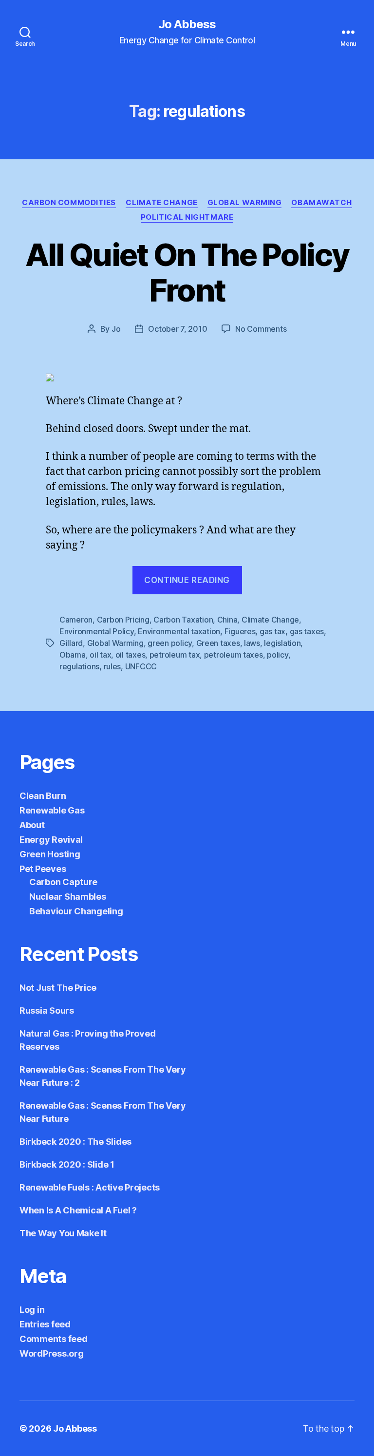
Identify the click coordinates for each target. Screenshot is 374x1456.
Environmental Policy (96, 631)
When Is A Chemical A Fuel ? (78, 1210)
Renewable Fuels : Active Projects (89, 1187)
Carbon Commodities (69, 202)
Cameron (76, 619)
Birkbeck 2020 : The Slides (75, 1141)
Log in (31, 1310)
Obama (72, 655)
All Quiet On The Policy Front (187, 272)
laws (252, 643)
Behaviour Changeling (76, 911)
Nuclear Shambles (67, 896)
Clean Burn (42, 796)
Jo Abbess (187, 24)
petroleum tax (175, 655)
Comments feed (53, 1339)
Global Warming (244, 202)
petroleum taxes (233, 655)
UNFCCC (141, 666)
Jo (116, 329)
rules (112, 666)
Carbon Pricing (123, 619)
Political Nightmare (187, 217)
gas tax (272, 631)
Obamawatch (321, 202)
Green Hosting (49, 854)
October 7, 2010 (177, 329)
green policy (170, 643)
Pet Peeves (42, 869)
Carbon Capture (63, 882)
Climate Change (162, 202)
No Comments (260, 329)
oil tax (100, 655)
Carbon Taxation (183, 619)
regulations (79, 666)
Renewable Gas (52, 810)
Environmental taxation (179, 631)
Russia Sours (46, 1010)
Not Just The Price (57, 988)
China (227, 619)
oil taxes (130, 655)
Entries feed (45, 1324)
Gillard (71, 643)
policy (277, 655)
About (32, 825)
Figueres (240, 631)
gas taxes (307, 631)
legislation (282, 643)
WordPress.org (51, 1353)
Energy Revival (51, 839)
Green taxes (218, 643)
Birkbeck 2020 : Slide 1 (66, 1164)
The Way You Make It (63, 1233)
